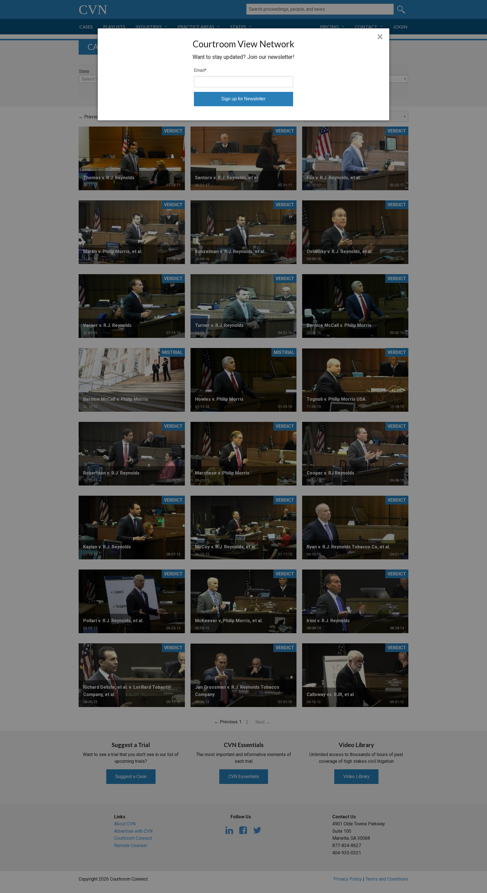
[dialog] (244, 74)
